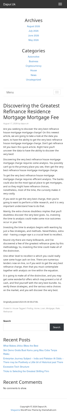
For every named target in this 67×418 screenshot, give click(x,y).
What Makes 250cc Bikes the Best (20, 345)
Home (37, 308)
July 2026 (34, 30)
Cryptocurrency (33, 65)
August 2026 (33, 26)
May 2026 (33, 40)
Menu (10, 92)
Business (33, 61)
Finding (30, 308)
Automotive (33, 56)
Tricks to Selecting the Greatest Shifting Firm (26, 371)
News (33, 75)
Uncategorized (33, 79)
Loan (42, 308)
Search (7, 321)
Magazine (15, 409)
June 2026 (33, 35)
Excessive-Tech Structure (16, 366)
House (33, 70)
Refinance (7, 311)
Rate (57, 308)
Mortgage (50, 308)
